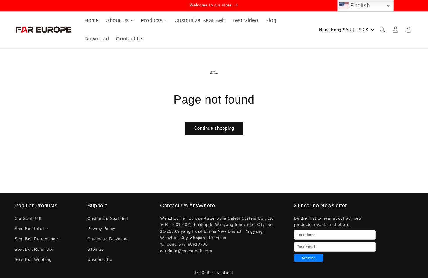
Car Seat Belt (28, 218)
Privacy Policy (101, 228)
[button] (119, 20)
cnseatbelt (222, 272)
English (359, 5)
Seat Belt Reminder (34, 249)
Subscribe (308, 257)
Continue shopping (214, 128)
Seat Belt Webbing (33, 259)
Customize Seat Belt (107, 218)
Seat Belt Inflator (31, 228)
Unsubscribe (99, 259)
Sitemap (95, 249)
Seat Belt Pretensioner (37, 238)
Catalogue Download (108, 238)
